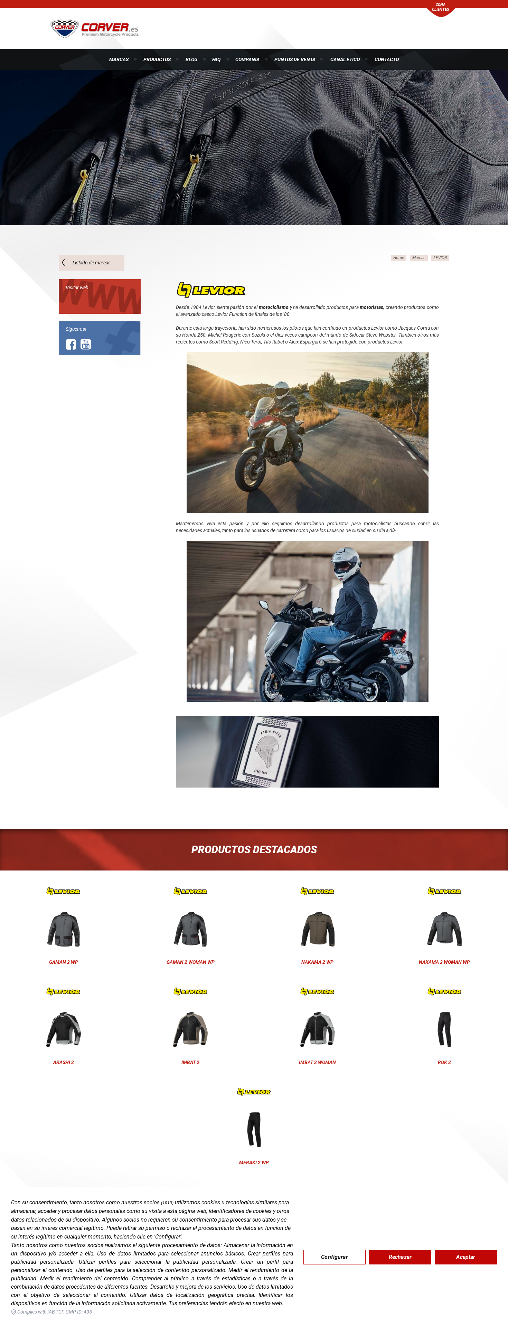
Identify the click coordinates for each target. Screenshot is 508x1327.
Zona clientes (440, 7)
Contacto (387, 59)
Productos (157, 59)
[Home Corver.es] (94, 28)
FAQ (216, 59)
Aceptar (465, 1257)
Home (398, 257)
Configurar (334, 1257)
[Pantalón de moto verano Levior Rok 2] (444, 991)
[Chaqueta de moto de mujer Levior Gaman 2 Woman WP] (190, 891)
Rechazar (400, 1257)
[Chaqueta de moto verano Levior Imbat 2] (190, 991)
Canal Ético (345, 59)
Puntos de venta (295, 59)
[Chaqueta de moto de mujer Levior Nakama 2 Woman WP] (444, 891)
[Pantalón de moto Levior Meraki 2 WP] (254, 1091)
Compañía (247, 59)
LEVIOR (440, 257)
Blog (191, 59)
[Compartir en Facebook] (71, 345)
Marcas (119, 59)
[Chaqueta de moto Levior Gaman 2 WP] (63, 891)
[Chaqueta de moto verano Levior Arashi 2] (63, 991)
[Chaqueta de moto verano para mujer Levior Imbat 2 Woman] (317, 991)
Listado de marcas (92, 262)
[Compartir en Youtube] (86, 345)
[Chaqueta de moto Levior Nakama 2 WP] (317, 891)
